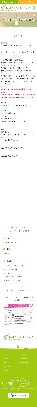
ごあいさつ (25, 354)
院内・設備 (6, 366)
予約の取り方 (25, 362)
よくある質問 (25, 366)
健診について (7, 362)
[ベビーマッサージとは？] (18, 314)
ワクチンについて (26, 358)
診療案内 (6, 358)
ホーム (5, 354)
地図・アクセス (8, 371)
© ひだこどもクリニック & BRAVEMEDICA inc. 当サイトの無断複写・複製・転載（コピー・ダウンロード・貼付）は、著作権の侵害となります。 (18, 388)
